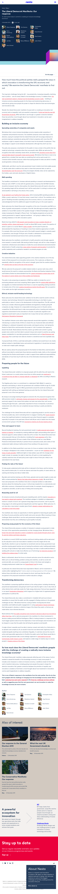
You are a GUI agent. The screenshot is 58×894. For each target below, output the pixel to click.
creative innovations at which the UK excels (32, 287)
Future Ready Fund (30, 564)
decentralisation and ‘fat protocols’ (12, 170)
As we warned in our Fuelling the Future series (15, 195)
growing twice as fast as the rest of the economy (18, 264)
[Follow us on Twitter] (2, 863)
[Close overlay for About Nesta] (54, 866)
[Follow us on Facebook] (7, 863)
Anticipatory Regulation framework (12, 316)
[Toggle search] (3, 2)
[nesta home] (29, 2)
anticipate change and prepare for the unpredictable (32, 399)
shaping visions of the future (16, 641)
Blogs (7, 8)
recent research (50, 415)
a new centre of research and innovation (34, 247)
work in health (27, 226)
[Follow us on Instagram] (12, 863)
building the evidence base (10, 553)
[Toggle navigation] (55, 2)
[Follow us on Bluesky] (5, 863)
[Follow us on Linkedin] (10, 863)
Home (3, 8)
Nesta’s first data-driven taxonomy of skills (30, 479)
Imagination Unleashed (16, 591)
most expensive (39, 437)
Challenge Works (43, 823)
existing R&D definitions (48, 282)
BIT (38, 804)
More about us (32, 886)
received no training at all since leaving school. (38, 422)
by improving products (46, 551)
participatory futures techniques (44, 605)
